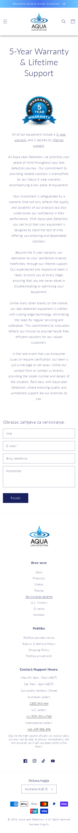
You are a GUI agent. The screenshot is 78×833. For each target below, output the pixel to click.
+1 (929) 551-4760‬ (39, 716)
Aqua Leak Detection (31, 819)
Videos (39, 584)
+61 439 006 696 (39, 729)
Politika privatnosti (39, 656)
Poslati (16, 498)
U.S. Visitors (39, 602)
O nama (39, 608)
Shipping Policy (39, 650)
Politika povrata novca (39, 637)
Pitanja (39, 590)
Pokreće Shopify (39, 824)
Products (39, 578)
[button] (5, 21)
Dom (39, 572)
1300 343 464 (39, 703)
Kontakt (38, 614)
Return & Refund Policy (38, 644)
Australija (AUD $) (36, 789)
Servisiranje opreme (39, 596)
